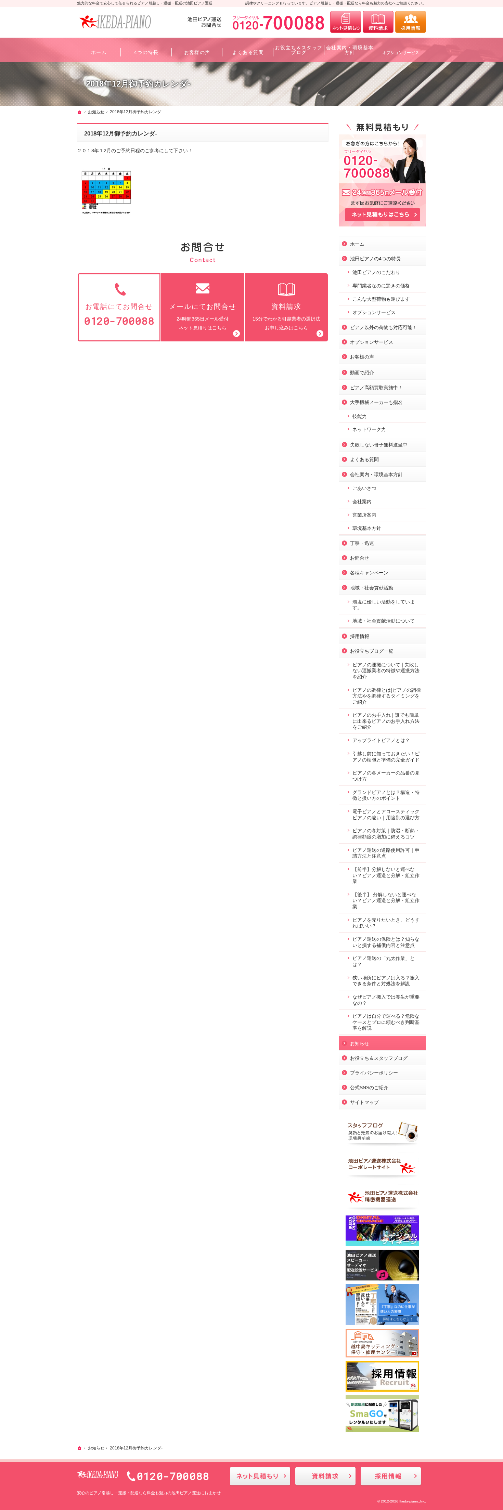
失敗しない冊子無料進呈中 (379, 444)
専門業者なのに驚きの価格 (381, 285)
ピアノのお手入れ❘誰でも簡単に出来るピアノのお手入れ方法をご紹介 (386, 721)
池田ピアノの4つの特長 (375, 258)
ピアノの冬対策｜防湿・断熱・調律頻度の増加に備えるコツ (386, 833)
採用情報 (359, 636)
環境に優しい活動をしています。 (383, 605)
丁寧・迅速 (362, 543)
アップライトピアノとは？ (381, 740)
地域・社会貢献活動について (383, 621)
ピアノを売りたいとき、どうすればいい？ (386, 923)
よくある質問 (364, 459)
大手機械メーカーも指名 (376, 402)
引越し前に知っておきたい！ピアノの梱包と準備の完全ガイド (386, 757)
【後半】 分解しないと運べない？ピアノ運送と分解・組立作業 (386, 900)
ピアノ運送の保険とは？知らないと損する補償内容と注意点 (386, 942)
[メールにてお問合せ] (345, 22)
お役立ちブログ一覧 (371, 651)
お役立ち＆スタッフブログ (379, 1058)
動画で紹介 (362, 372)
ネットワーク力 (369, 429)
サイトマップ (364, 1102)
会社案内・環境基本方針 (376, 474)
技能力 (359, 416)
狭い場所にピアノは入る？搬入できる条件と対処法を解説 (386, 981)
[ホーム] (79, 112)
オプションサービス (374, 312)
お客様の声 (362, 357)
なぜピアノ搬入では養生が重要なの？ (386, 1000)
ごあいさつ (364, 488)
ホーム (357, 244)
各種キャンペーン (369, 572)
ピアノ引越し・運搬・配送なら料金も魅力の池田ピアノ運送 (144, 1493)
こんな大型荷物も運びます (381, 299)
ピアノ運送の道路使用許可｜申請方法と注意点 (386, 853)
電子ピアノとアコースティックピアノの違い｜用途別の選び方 (386, 814)
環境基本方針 (366, 528)
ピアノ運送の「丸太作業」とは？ (383, 961)
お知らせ (359, 1043)
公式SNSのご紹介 (369, 1087)
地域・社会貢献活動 (371, 587)
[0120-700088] (257, 22)
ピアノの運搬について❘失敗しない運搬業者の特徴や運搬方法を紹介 (386, 670)
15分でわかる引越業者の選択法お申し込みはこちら (286, 316)
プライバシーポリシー (374, 1073)
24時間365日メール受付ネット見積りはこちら (203, 316)
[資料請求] (378, 22)
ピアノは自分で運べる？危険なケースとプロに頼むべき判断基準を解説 (386, 1022)
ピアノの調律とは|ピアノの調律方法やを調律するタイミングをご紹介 (386, 696)
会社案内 (362, 501)
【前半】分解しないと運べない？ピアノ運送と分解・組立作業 (386, 875)
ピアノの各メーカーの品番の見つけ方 (386, 776)
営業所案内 (364, 515)
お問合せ (359, 558)
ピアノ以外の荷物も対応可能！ (383, 327)
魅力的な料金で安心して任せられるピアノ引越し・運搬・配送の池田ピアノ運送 (144, 3)
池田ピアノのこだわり (376, 272)
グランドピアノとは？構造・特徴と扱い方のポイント (386, 795)
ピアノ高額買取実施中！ (376, 387)
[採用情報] (410, 22)
